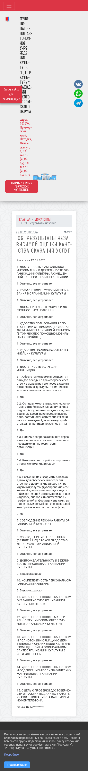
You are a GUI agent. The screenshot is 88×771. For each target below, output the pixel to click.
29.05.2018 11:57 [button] (27, 232)
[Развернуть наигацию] (9, 6)
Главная (24, 219)
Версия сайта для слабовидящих (11, 94)
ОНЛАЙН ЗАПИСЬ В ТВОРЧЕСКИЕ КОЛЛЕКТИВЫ (21, 186)
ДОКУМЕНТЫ (43, 219)
